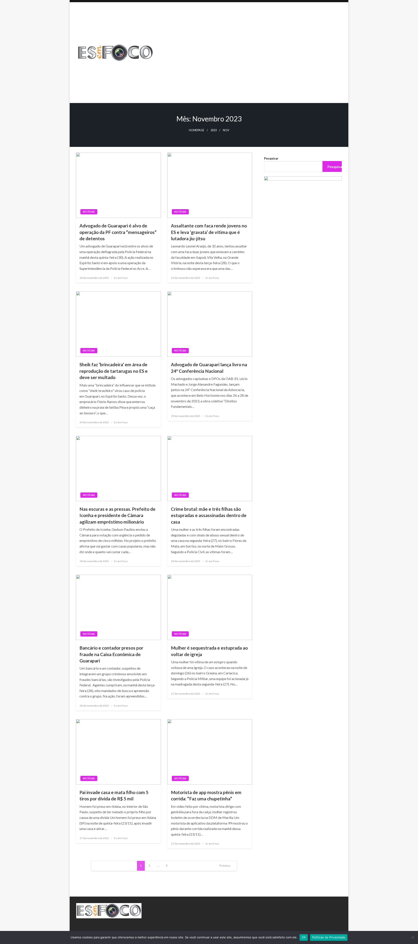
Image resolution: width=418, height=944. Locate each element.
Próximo (224, 865)
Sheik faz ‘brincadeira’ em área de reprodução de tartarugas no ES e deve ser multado (113, 371)
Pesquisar (271, 158)
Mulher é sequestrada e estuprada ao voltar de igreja (209, 651)
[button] (254, 88)
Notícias (89, 211)
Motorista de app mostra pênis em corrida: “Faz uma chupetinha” (206, 795)
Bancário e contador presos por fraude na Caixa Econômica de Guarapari (111, 654)
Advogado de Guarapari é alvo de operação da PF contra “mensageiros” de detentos (118, 232)
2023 (214, 130)
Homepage (196, 130)
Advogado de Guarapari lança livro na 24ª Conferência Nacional (209, 367)
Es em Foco (121, 277)
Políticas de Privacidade (328, 937)
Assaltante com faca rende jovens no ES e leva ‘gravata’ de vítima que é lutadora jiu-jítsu (209, 232)
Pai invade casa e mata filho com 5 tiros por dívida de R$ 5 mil (113, 795)
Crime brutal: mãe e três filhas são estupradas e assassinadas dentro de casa (208, 515)
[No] (412, 937)
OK (304, 937)
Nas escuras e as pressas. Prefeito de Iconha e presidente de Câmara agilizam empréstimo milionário (117, 515)
